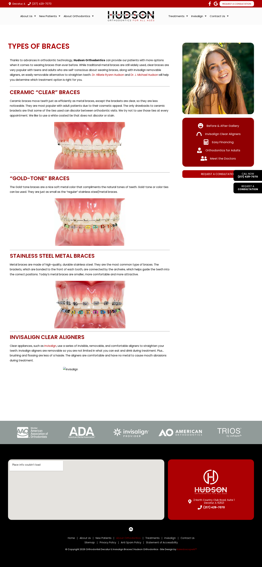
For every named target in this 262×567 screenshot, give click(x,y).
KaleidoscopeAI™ (187, 549)
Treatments (152, 538)
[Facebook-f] (209, 4)
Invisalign (50, 346)
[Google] (216, 4)
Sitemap (89, 542)
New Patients (103, 538)
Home (71, 538)
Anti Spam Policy (131, 542)
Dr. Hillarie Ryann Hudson (108, 75)
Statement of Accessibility (162, 542)
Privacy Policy (108, 542)
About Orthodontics (128, 538)
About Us (85, 538)
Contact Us (187, 538)
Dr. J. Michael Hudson (144, 75)
